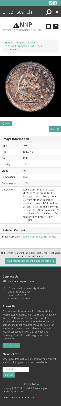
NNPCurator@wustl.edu (21, 281)
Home (8, 42)
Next (54, 129)
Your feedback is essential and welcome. (29, 260)
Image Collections (25, 42)
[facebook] (55, 3)
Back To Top (29, 384)
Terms (6, 397)
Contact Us (28, 397)
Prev (6, 123)
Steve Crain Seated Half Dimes (25, 46)
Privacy (16, 397)
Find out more (11, 345)
